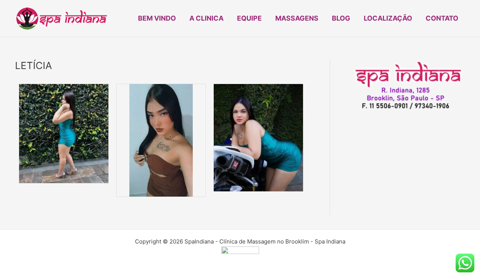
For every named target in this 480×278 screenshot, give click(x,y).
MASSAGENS (296, 18)
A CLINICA (206, 18)
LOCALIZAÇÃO (388, 18)
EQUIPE (249, 18)
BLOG (341, 18)
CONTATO (442, 18)
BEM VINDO (157, 18)
